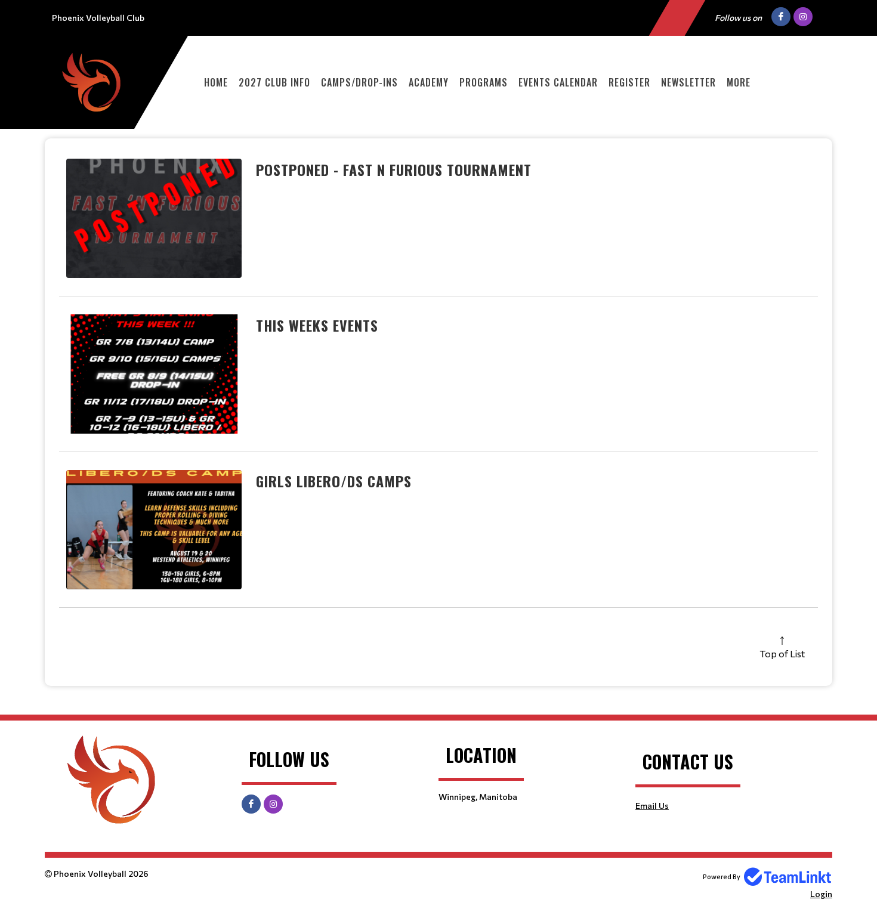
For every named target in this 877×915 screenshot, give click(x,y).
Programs (483, 82)
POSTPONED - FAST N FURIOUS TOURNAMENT (394, 169)
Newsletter (688, 82)
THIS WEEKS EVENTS (317, 325)
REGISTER (629, 82)
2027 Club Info (274, 82)
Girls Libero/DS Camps (334, 480)
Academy (429, 82)
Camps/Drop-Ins (359, 82)
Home (216, 82)
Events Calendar (558, 82)
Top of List (782, 653)
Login (821, 894)
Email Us (652, 805)
